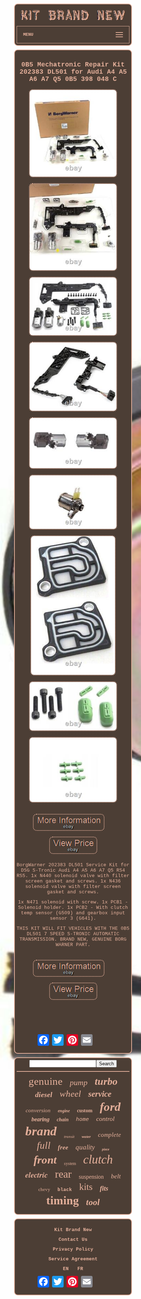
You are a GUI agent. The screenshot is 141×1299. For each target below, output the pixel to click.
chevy (44, 1189)
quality (85, 1147)
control (105, 1118)
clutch (98, 1159)
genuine (46, 1081)
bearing (40, 1119)
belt (116, 1176)
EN (66, 1269)
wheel (70, 1094)
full (44, 1145)
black (64, 1189)
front (45, 1159)
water (86, 1136)
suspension (91, 1177)
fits (104, 1188)
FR (80, 1269)
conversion (38, 1110)
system (70, 1163)
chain (63, 1119)
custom (85, 1110)
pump (78, 1082)
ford (110, 1106)
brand (41, 1131)
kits (86, 1187)
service (99, 1094)
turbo (106, 1081)
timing (62, 1200)
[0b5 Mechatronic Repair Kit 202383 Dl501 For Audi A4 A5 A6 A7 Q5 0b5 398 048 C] (73, 134)
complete (109, 1134)
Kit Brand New (73, 1230)
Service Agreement (73, 1259)
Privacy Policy (73, 1249)
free (63, 1147)
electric (36, 1174)
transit (69, 1136)
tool (93, 1202)
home (82, 1120)
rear (63, 1174)
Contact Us (73, 1239)
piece (105, 1149)
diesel (43, 1095)
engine (64, 1110)
